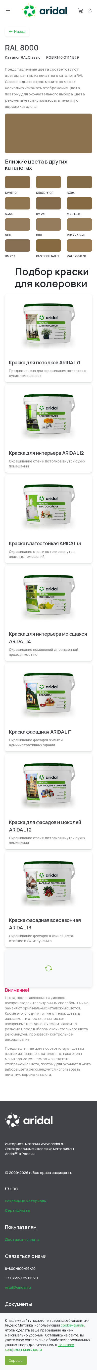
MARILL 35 (74, 214)
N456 (9, 214)
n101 (39, 235)
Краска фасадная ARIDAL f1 (40, 731)
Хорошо (16, 1360)
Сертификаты (17, 1210)
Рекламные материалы (26, 1201)
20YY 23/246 (76, 235)
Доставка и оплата (22, 1239)
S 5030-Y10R (44, 193)
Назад (19, 31)
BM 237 (10, 256)
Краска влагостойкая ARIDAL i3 (45, 543)
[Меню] (8, 10)
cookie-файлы (72, 1325)
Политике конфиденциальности (39, 1347)
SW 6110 (10, 193)
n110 (8, 235)
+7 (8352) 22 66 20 (21, 1278)
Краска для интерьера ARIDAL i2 (46, 453)
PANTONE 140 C (47, 256)
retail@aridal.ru (18, 1287)
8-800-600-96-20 (20, 1268)
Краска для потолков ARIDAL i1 (44, 362)
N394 (71, 193)
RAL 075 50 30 (76, 256)
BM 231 (41, 214)
